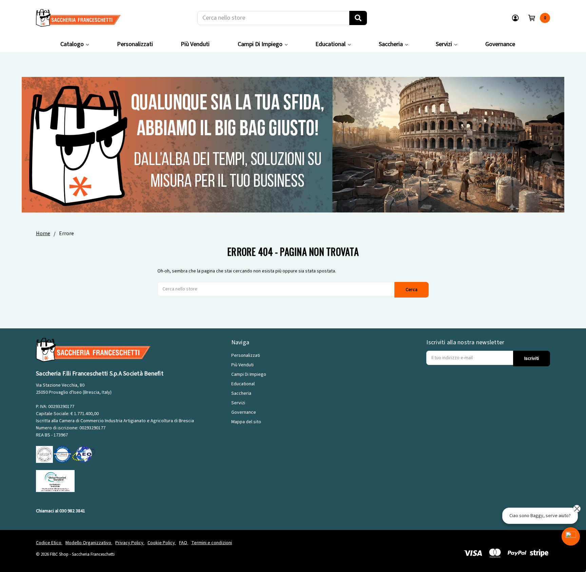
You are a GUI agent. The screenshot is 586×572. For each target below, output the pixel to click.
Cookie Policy (162, 542)
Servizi (444, 44)
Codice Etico (49, 542)
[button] (571, 536)
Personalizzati (135, 44)
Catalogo (72, 44)
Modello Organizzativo (88, 542)
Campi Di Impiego (260, 44)
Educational (330, 44)
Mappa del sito (246, 421)
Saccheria (391, 44)
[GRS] (55, 480)
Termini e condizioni (211, 542)
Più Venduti (195, 44)
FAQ (183, 542)
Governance (500, 44)
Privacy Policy (129, 542)
